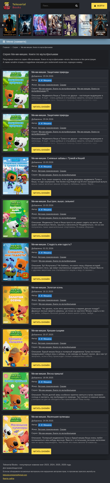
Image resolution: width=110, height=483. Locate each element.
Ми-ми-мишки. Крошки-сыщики (48, 330)
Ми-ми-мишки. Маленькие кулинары (51, 417)
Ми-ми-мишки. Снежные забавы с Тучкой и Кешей (58, 158)
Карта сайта (8, 478)
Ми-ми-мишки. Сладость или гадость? (52, 244)
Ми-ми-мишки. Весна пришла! (47, 373)
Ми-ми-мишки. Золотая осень (47, 287)
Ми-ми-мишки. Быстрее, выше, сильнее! (53, 201)
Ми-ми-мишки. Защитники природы (50, 72)
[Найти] (76, 6)
